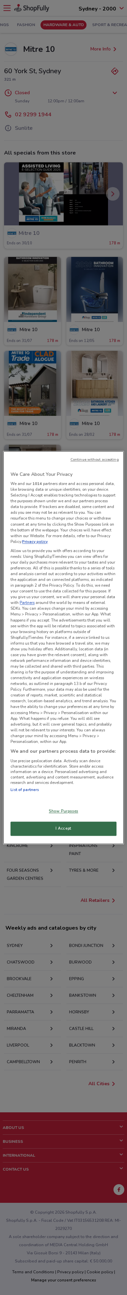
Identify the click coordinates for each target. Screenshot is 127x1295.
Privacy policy (35, 541)
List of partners (24, 789)
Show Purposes (63, 811)
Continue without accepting (94, 459)
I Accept (63, 828)
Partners (27, 603)
